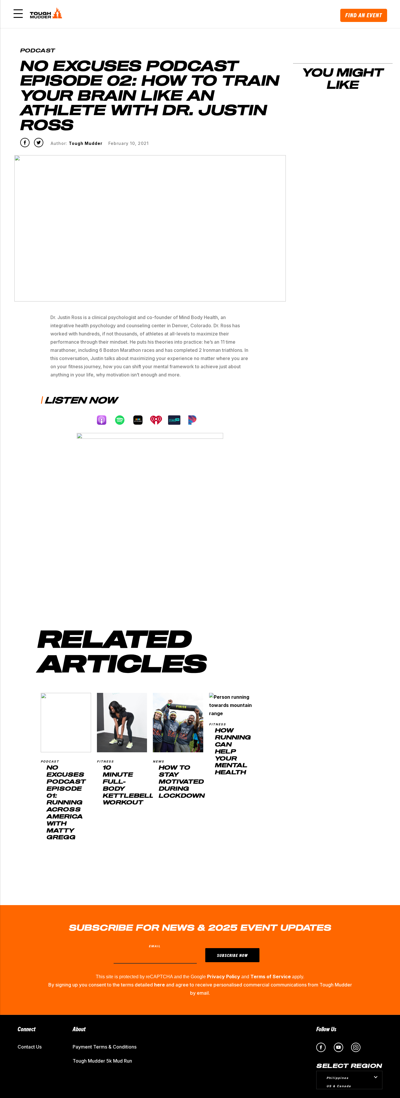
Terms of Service (270, 976)
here (159, 985)
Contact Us (30, 1047)
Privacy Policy (223, 976)
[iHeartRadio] (159, 420)
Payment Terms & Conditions (104, 1047)
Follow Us (326, 1028)
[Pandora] (195, 420)
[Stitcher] (141, 420)
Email (155, 946)
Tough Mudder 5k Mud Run (102, 1061)
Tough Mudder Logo (47, 14)
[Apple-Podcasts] (104, 420)
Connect (26, 1028)
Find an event (363, 15)
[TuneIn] (177, 420)
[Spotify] (123, 420)
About (79, 1028)
